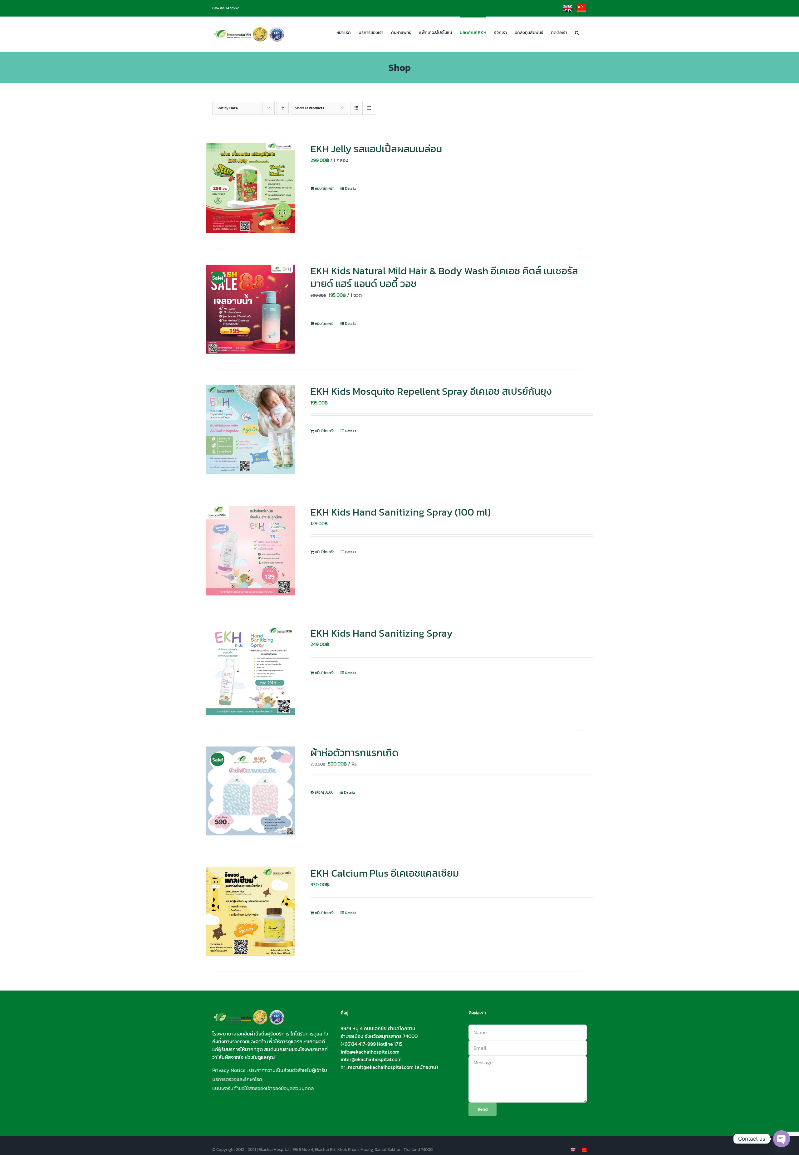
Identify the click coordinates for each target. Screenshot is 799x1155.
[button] (577, 32)
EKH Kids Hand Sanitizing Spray (382, 633)
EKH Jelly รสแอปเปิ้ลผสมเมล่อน (376, 148)
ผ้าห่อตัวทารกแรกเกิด (355, 752)
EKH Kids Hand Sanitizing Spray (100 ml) (401, 512)
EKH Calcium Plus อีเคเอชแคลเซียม (385, 873)
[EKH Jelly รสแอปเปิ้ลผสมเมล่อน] (250, 188)
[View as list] (369, 108)
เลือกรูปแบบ (324, 792)
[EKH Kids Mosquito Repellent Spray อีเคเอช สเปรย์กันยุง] (250, 429)
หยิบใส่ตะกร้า (324, 188)
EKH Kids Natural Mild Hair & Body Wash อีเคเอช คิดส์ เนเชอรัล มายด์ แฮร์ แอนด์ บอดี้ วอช (444, 277)
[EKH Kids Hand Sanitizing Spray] (250, 671)
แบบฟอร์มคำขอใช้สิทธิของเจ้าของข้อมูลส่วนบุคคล (263, 1088)
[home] (249, 1013)
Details (350, 188)
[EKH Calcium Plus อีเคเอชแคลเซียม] (250, 911)
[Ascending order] (283, 108)
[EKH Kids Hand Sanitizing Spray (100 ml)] (250, 550)
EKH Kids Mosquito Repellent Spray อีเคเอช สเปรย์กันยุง (431, 391)
